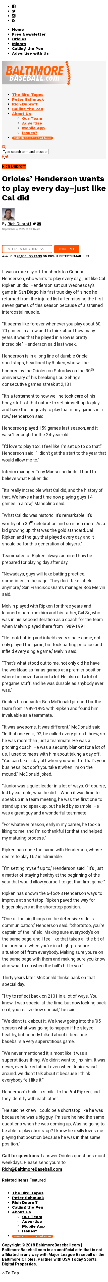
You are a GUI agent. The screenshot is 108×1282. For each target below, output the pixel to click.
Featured (37, 1180)
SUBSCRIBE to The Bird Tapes (32, 138)
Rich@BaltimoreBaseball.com (32, 1169)
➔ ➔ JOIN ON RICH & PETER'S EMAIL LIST (45, 256)
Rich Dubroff (19, 223)
